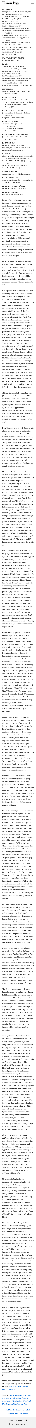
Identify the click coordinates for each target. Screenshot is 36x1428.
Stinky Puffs (20, 1398)
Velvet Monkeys (17, 1401)
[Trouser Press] (10, 3)
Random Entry (13, 1414)
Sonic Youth (11, 1398)
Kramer (28, 1395)
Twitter (26, 1420)
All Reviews (24, 1414)
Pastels (4, 1398)
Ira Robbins (24, 1386)
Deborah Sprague (8, 1389)
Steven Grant (14, 1386)
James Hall (26, 1410)
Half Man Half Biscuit (13, 1410)
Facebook (24, 1420)
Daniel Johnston (20, 1395)
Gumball (11, 1395)
